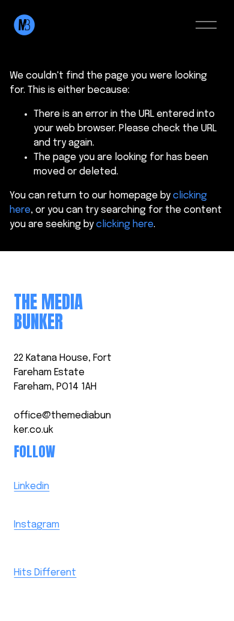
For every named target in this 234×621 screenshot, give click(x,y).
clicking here (125, 224)
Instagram (36, 525)
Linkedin (31, 486)
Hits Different (45, 573)
